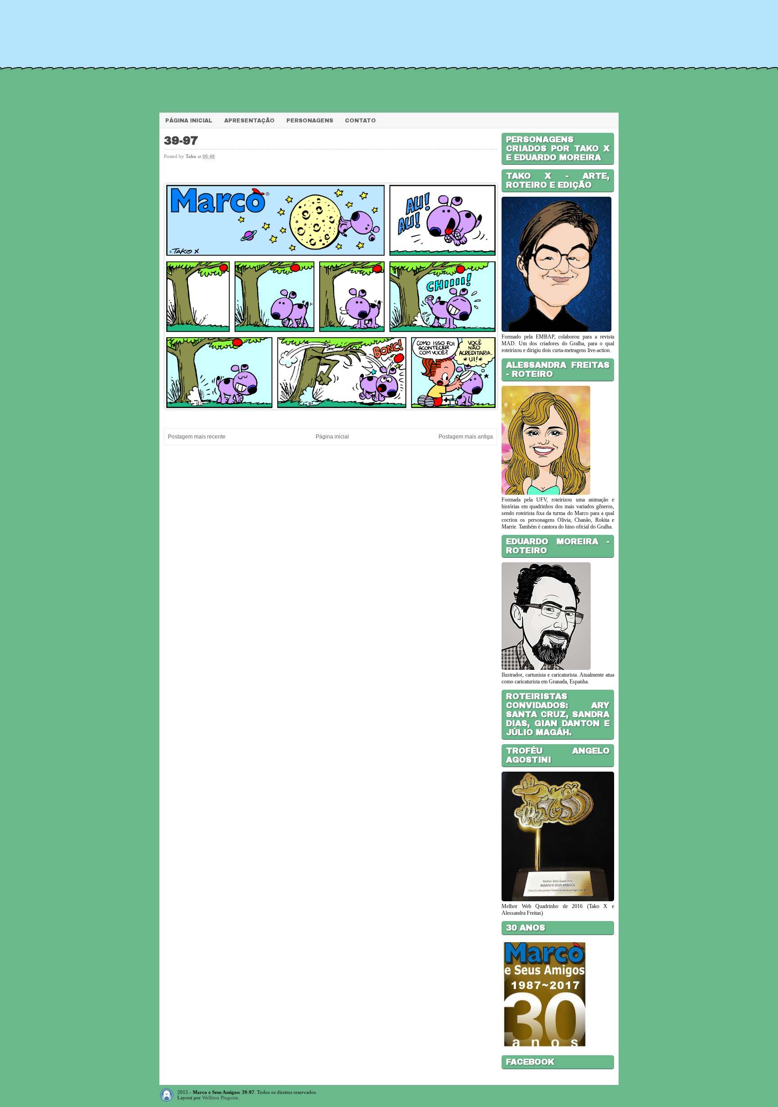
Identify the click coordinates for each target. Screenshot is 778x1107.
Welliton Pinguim (220, 1097)
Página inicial (332, 437)
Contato (360, 120)
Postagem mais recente (197, 437)
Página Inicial (189, 120)
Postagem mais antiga (466, 437)
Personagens (309, 120)
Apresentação (249, 120)
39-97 (181, 141)
